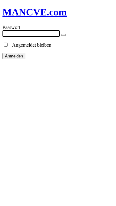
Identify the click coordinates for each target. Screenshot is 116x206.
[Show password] (63, 35)
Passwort (11, 27)
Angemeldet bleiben (30, 45)
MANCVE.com (34, 12)
